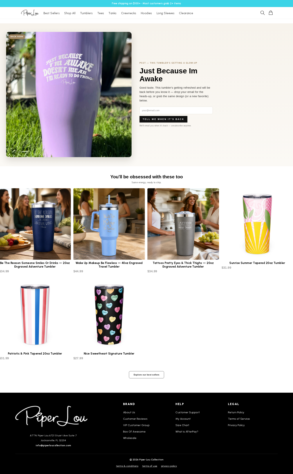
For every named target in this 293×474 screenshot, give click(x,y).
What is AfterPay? (186, 431)
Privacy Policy (236, 425)
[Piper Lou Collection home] (53, 416)
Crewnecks (128, 13)
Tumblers (86, 13)
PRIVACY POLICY (169, 466)
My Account (183, 418)
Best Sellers (51, 13)
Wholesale (129, 438)
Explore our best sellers (146, 374)
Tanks (112, 13)
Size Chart (182, 425)
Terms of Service (239, 418)
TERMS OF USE (149, 466)
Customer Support (187, 412)
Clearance (186, 13)
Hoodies (146, 13)
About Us (129, 412)
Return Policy (236, 412)
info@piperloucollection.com (53, 445)
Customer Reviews (135, 418)
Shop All (70, 13)
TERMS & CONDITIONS (127, 466)
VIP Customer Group (136, 425)
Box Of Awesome (134, 431)
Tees (100, 13)
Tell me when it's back (163, 119)
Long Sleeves (165, 13)
